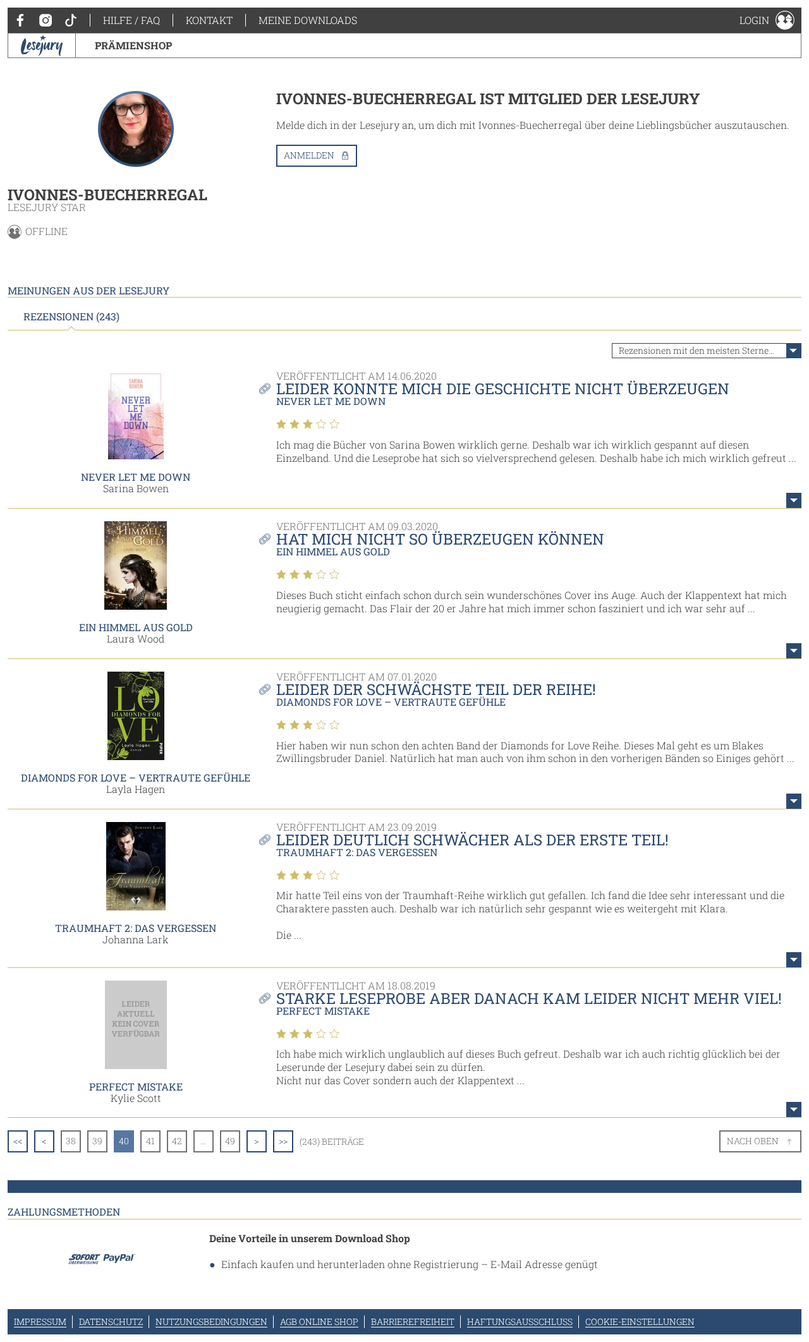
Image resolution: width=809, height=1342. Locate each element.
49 (230, 1141)
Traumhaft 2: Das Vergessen (135, 927)
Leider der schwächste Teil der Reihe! (436, 689)
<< (17, 1141)
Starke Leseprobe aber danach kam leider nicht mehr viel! (529, 998)
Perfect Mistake (136, 1086)
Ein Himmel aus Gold (136, 627)
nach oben (753, 1141)
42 (177, 1141)
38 (71, 1141)
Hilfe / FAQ (131, 20)
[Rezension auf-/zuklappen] (793, 500)
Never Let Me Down (135, 476)
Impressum (40, 1321)
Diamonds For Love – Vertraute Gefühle (135, 777)
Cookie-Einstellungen (640, 1321)
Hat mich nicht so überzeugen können (440, 539)
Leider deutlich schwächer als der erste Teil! (472, 840)
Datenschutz (111, 1321)
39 (97, 1141)
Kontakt (209, 20)
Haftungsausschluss (520, 1321)
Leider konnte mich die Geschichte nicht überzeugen (502, 388)
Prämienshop (133, 45)
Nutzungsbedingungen (211, 1321)
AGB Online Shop (319, 1321)
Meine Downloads (308, 20)
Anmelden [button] (309, 155)
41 (150, 1141)
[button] (767, 20)
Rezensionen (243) (71, 316)
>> (283, 1141)
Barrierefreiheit (412, 1321)
